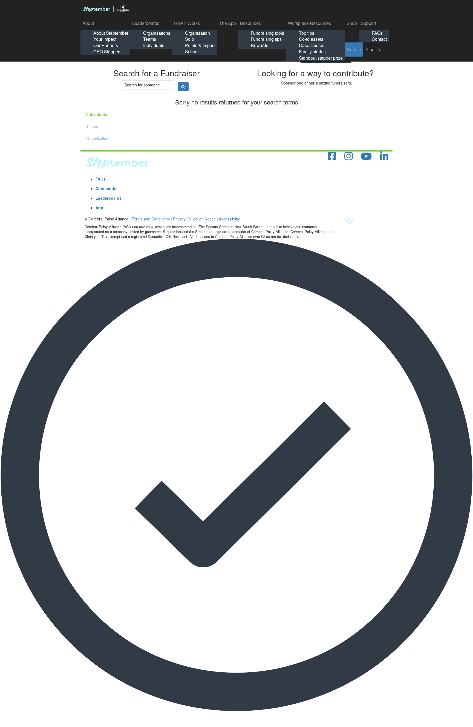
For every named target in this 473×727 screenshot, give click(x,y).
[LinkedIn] (384, 156)
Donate (354, 49)
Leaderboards (145, 23)
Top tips (306, 33)
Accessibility (229, 219)
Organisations (156, 33)
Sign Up (373, 49)
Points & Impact (200, 45)
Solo (189, 39)
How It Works (187, 23)
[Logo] (105, 8)
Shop (352, 23)
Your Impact (104, 39)
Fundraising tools (267, 33)
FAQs (377, 33)
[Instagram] (348, 156)
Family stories (312, 51)
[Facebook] (332, 156)
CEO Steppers (107, 51)
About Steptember (110, 33)
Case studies (311, 45)
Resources (250, 23)
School (192, 51)
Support (368, 23)
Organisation (197, 33)
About (88, 23)
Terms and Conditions (151, 219)
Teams (149, 39)
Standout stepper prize (321, 58)
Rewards (259, 45)
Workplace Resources (309, 23)
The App (227, 23)
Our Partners (105, 45)
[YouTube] (366, 156)
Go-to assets (311, 39)
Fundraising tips (266, 39)
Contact (379, 39)
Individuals (153, 45)
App (99, 207)
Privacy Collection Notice (194, 219)
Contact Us (106, 188)
